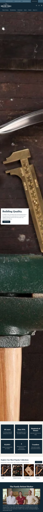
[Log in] (39, 5)
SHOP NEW (6, 221)
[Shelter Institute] (6, 5)
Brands (29, 10)
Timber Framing (5, 10)
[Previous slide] (37, 466)
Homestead (19, 10)
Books (25, 10)
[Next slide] (41, 466)
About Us (35, 10)
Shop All (38, 462)
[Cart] (41, 5)
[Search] (36, 5)
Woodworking (13, 10)
